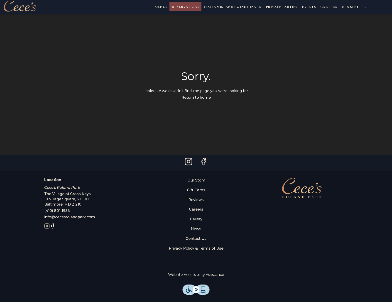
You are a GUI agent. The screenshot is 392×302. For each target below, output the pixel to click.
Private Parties (281, 7)
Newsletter (354, 7)
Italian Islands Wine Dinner (232, 7)
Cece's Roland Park (301, 188)
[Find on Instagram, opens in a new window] (188, 163)
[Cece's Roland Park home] (24, 6)
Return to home (196, 97)
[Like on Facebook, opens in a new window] (203, 163)
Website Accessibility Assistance (196, 275)
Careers (328, 7)
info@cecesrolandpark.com (69, 217)
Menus (161, 7)
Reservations (185, 7)
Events (309, 7)
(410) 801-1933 (57, 211)
